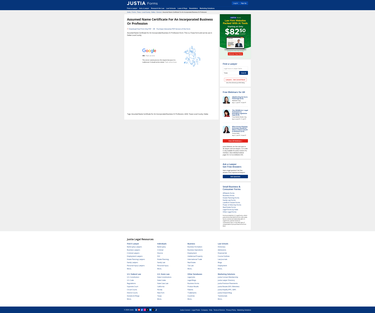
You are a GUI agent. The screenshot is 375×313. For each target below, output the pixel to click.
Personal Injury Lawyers (136, 266)
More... (129, 269)
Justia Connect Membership (228, 277)
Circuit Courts (132, 290)
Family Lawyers (132, 262)
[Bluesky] (150, 310)
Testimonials (222, 296)
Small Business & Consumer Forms (232, 188)
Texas (139, 12)
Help (210, 310)
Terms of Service (219, 310)
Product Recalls (193, 286)
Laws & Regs (182, 8)
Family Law (161, 262)
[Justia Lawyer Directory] (156, 310)
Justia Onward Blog (225, 293)
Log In (235, 3)
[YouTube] (139, 310)
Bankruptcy (161, 247)
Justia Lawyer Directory (226, 280)
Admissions (222, 250)
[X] (153, 310)
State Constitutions (164, 277)
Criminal (160, 250)
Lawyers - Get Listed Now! (235, 80)
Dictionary (221, 247)
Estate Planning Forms (231, 198)
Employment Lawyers (135, 256)
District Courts (132, 293)
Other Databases (195, 274)
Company (204, 310)
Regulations (131, 283)
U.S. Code (130, 280)
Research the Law (157, 8)
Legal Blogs (192, 280)
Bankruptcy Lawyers (134, 247)
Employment (192, 253)
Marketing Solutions (207, 8)
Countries (191, 296)
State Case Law (162, 283)
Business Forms (228, 195)
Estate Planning (163, 259)
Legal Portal (196, 310)
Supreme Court (132, 286)
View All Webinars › (235, 141)
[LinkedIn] (136, 310)
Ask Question (235, 176)
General (158, 12)
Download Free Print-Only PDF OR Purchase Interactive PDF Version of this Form (159, 29)
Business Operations (195, 250)
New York (160, 293)
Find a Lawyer (132, 8)
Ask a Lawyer (144, 8)
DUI (158, 256)
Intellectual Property (195, 256)
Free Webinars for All (234, 92)
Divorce (160, 253)
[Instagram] (145, 310)
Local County (146, 12)
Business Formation (195, 247)
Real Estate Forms (229, 207)
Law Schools (171, 8)
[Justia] (136, 3)
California (160, 286)
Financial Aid (222, 253)
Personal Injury (162, 266)
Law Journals (222, 259)
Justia (129, 12)
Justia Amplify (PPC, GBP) (227, 290)
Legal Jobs (191, 277)
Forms (134, 12)
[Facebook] (142, 310)
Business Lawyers (133, 250)
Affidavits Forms (228, 193)
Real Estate (192, 262)
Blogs (220, 262)
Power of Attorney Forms (232, 205)
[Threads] (147, 310)
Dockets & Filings (133, 296)
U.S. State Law (163, 274)
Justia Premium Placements (228, 283)
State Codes (161, 280)
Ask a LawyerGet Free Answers (232, 165)
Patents (190, 290)
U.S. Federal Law (134, 274)
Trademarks (192, 293)
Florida (159, 290)
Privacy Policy (231, 310)
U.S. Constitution (133, 277)
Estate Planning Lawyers (136, 259)
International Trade (195, 259)
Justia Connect (185, 310)
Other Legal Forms (229, 212)
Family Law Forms (229, 200)
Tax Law (191, 266)
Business (191, 243)
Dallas (153, 12)
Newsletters (193, 8)
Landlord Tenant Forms (231, 202)
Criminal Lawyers (133, 253)
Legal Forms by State (230, 209)
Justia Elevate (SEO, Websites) (228, 286)
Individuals (162, 243)
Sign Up (243, 3)
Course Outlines (224, 256)
